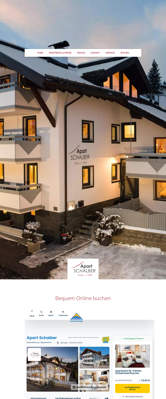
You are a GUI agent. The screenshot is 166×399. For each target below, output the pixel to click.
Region (81, 53)
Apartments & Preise (60, 53)
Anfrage (110, 53)
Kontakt (95, 53)
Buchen (125, 53)
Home (40, 53)
